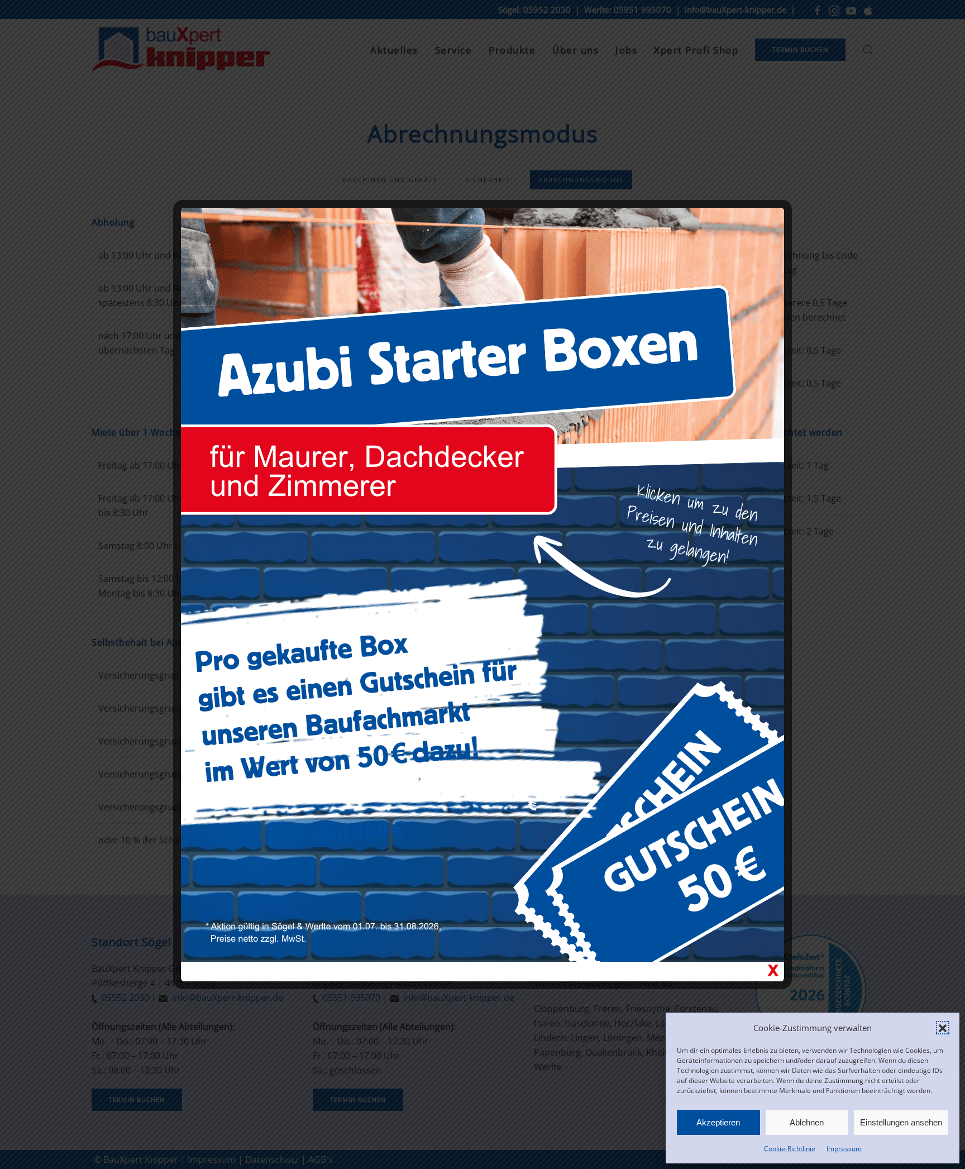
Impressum (844, 1148)
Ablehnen (807, 1122)
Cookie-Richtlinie (789, 1148)
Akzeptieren (718, 1122)
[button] (942, 1027)
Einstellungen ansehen (901, 1122)
